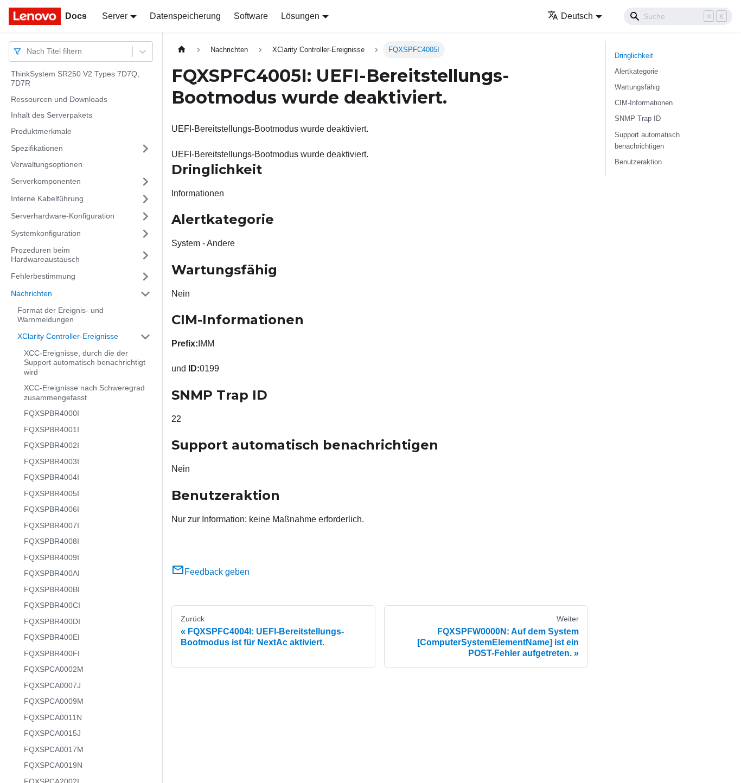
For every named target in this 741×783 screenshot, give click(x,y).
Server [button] (114, 16)
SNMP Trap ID (638, 118)
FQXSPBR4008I (51, 541)
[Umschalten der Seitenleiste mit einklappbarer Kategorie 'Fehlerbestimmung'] (145, 276)
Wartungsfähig (637, 87)
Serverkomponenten (46, 181)
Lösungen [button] (300, 16)
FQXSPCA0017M (54, 749)
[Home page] (181, 49)
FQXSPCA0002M (54, 669)
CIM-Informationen (644, 103)
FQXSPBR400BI (52, 589)
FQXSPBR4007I (51, 525)
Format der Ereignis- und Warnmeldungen (60, 315)
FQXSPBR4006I (51, 509)
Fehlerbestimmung (43, 276)
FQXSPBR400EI (52, 637)
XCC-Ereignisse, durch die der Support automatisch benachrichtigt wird (84, 362)
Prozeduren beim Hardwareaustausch (45, 255)
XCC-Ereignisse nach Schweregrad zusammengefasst (84, 393)
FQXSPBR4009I (51, 557)
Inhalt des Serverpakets (51, 115)
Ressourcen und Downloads (59, 99)
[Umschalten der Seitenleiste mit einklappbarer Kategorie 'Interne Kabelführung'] (145, 199)
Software (251, 16)
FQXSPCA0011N (53, 717)
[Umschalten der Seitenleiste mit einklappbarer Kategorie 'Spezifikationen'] (145, 148)
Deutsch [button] (577, 16)
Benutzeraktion (638, 162)
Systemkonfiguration (46, 233)
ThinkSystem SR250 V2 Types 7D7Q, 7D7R (75, 78)
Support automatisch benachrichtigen (647, 140)
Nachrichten (31, 293)
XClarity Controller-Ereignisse (67, 336)
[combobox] (28, 51)
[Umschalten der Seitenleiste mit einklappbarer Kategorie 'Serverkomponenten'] (145, 181)
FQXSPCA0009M (54, 701)
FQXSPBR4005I (51, 493)
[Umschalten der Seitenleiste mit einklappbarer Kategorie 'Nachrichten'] (145, 294)
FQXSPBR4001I (51, 429)
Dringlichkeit (634, 56)
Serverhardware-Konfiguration (62, 215)
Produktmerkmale (41, 131)
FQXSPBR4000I (51, 413)
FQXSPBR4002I (51, 445)
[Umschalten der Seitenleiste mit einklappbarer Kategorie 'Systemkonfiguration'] (145, 233)
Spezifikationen (37, 148)
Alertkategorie (636, 71)
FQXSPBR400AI (52, 573)
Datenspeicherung (185, 16)
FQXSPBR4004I (51, 477)
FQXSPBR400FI (52, 653)
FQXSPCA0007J (52, 685)
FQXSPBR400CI (52, 605)
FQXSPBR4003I (51, 461)
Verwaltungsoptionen (46, 165)
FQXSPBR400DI (52, 621)
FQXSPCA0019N (53, 765)
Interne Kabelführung (47, 198)
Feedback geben (217, 571)
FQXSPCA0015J (52, 733)
